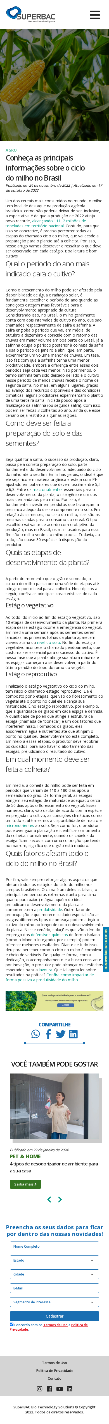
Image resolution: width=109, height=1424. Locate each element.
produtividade (49, 909)
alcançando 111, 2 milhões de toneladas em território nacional (46, 223)
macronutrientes (48, 489)
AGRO (11, 150)
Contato (54, 1378)
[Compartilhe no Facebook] (48, 1034)
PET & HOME (25, 1156)
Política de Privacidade (54, 1370)
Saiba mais (24, 1184)
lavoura (45, 969)
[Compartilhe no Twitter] (61, 1034)
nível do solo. (49, 642)
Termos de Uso (55, 1325)
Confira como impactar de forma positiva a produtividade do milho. (50, 977)
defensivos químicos (49, 934)
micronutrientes (20, 825)
